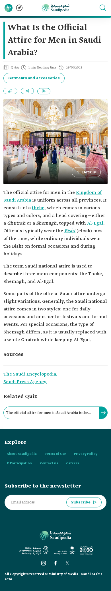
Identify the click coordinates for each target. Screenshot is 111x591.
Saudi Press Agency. (25, 382)
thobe (38, 208)
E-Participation (19, 463)
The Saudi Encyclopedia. (30, 374)
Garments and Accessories (34, 78)
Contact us (49, 463)
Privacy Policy (85, 454)
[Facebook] (55, 563)
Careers (72, 463)
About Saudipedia (22, 454)
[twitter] (67, 563)
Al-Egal (95, 223)
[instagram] (43, 563)
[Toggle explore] (19, 8)
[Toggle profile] (9, 8)
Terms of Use (55, 454)
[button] (103, 8)
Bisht (69, 231)
